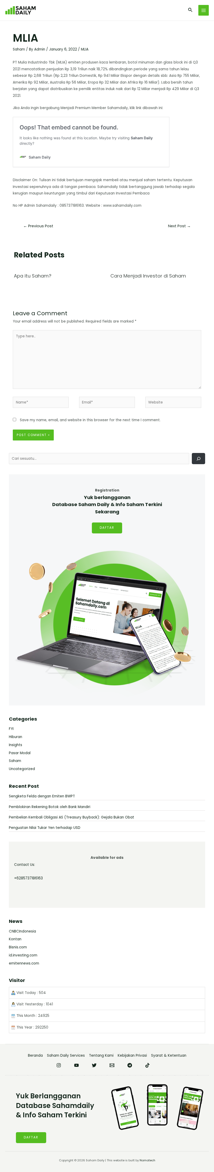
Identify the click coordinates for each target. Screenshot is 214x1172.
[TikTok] (147, 1065)
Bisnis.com (18, 947)
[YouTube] (76, 1065)
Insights (15, 744)
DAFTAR (107, 528)
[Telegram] (129, 1065)
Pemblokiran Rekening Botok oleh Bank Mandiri (49, 806)
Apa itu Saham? (32, 276)
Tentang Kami (101, 1055)
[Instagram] (58, 1065)
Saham (19, 49)
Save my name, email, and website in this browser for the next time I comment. (90, 420)
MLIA (84, 49)
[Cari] (198, 458)
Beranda (35, 1055)
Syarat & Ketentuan (168, 1055)
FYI (11, 728)
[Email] (112, 1065)
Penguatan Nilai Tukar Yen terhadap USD (44, 827)
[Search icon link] (190, 10)
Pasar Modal (20, 753)
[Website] (173, 403)
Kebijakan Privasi (132, 1055)
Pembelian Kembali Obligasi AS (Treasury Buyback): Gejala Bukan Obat (71, 817)
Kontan (15, 939)
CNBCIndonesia (22, 931)
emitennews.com (24, 963)
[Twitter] (94, 1065)
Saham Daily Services (66, 1055)
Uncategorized (22, 768)
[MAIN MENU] (203, 10)
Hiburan (15, 736)
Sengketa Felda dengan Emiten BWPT (42, 796)
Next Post (179, 226)
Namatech (147, 1160)
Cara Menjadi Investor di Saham (148, 276)
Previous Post (38, 226)
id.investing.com (23, 955)
